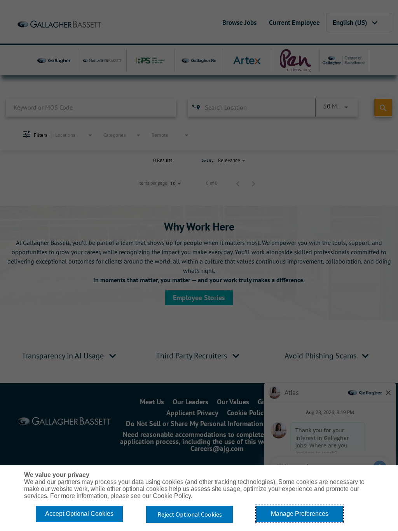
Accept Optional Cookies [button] (79, 513)
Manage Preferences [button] (299, 513)
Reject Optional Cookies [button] (189, 514)
